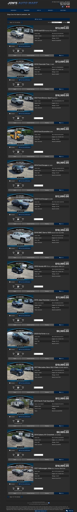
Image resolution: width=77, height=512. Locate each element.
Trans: (36, 40)
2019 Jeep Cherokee (46, 300)
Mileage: (54, 38)
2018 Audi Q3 (45, 30)
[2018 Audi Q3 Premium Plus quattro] (20, 34)
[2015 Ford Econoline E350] (20, 135)
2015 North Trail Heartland (44, 401)
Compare (13, 46)
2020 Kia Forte (41, 334)
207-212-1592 (65, 4)
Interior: (36, 35)
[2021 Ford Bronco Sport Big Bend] (20, 102)
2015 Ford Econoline (43, 131)
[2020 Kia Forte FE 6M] (20, 338)
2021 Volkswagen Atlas (49, 468)
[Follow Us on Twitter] (65, 6)
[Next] (22, 22)
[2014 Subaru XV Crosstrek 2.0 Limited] (20, 439)
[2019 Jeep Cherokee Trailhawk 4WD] (20, 304)
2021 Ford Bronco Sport (45, 98)
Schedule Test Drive (30, 55)
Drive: (36, 38)
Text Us (61, 55)
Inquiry (15, 55)
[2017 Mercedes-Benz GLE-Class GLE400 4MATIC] (20, 371)
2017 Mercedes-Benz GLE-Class (51, 367)
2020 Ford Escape (43, 199)
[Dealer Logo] (22, 4)
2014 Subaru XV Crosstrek (47, 435)
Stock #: (54, 40)
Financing (47, 55)
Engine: (53, 35)
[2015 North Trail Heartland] (20, 405)
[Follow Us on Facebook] (62, 6)
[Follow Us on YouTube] (67, 6)
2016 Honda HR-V (49, 266)
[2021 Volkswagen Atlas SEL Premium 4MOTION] (20, 472)
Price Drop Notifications (25, 46)
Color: (36, 33)
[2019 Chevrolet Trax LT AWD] (20, 68)
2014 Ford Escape (43, 165)
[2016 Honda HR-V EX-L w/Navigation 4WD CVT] (20, 270)
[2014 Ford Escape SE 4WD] (20, 169)
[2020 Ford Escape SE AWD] (20, 203)
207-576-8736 (65, 3)
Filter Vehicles (39, 19)
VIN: (53, 33)
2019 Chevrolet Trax (44, 64)
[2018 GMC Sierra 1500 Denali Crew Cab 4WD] (20, 237)
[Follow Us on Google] (69, 6)
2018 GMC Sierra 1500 (49, 233)
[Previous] (8, 22)
